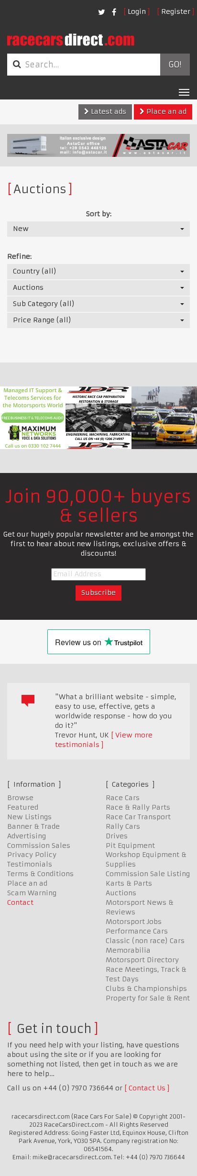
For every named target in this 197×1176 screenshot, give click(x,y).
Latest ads (107, 111)
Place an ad (165, 111)
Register (175, 11)
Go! (174, 64)
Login (137, 11)
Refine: (19, 256)
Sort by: (98, 213)
